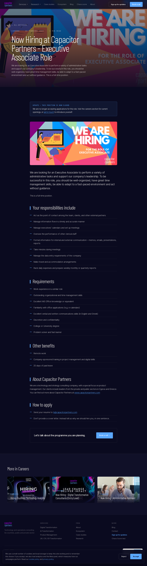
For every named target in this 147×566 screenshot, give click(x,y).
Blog (71, 4)
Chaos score (82, 4)
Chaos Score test (118, 538)
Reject (123, 556)
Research (35, 4)
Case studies (49, 4)
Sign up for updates (118, 4)
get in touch (49, 112)
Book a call (136, 4)
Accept (136, 556)
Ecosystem (62, 4)
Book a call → (104, 435)
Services (22, 4)
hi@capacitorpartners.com (65, 412)
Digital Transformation (48, 527)
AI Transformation (47, 531)
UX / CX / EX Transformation (51, 538)
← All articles (19, 25)
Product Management (48, 535)
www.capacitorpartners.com (87, 392)
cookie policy (34, 559)
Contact (115, 531)
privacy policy (48, 559)
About (92, 4)
